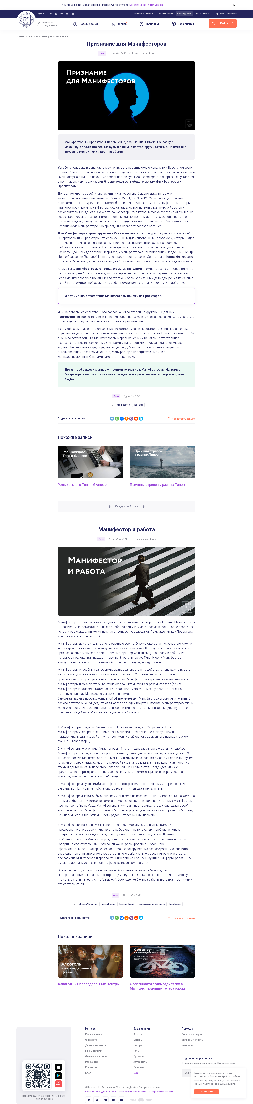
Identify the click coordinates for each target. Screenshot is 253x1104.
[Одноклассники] (126, 419)
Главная (20, 36)
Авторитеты (140, 1061)
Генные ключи (93, 1050)
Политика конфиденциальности (101, 1092)
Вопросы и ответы (192, 1039)
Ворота (137, 1034)
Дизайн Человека (88, 904)
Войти (224, 23)
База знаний (186, 24)
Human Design (108, 904)
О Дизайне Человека (142, 14)
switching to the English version (146, 4)
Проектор (138, 405)
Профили (138, 1056)
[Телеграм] (50, 14)
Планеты (138, 1067)
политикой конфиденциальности (219, 1084)
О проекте (219, 14)
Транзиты (152, 24)
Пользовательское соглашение (134, 1092)
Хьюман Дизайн (127, 904)
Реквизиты (91, 1061)
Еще (135, 1072)
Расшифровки (184, 14)
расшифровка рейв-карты (152, 904)
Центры (138, 1045)
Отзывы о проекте (96, 1056)
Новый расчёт (88, 24)
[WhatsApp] (117, 419)
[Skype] (141, 419)
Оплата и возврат (192, 1034)
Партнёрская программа (164, 1092)
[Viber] (131, 419)
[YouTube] (67, 14)
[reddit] (136, 419)
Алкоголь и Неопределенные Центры (89, 984)
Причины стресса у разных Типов (157, 485)
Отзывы (207, 14)
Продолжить (206, 1091)
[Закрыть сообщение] (234, 5)
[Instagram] (56, 14)
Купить (122, 24)
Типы (136, 1050)
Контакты (232, 14)
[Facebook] (72, 14)
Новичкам (188, 1045)
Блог (198, 14)
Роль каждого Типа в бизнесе (82, 485)
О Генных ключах (164, 14)
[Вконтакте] (61, 14)
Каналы (138, 1039)
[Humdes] (26, 20)
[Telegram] (112, 419)
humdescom (175, 904)
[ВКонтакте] (122, 419)
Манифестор (123, 405)
